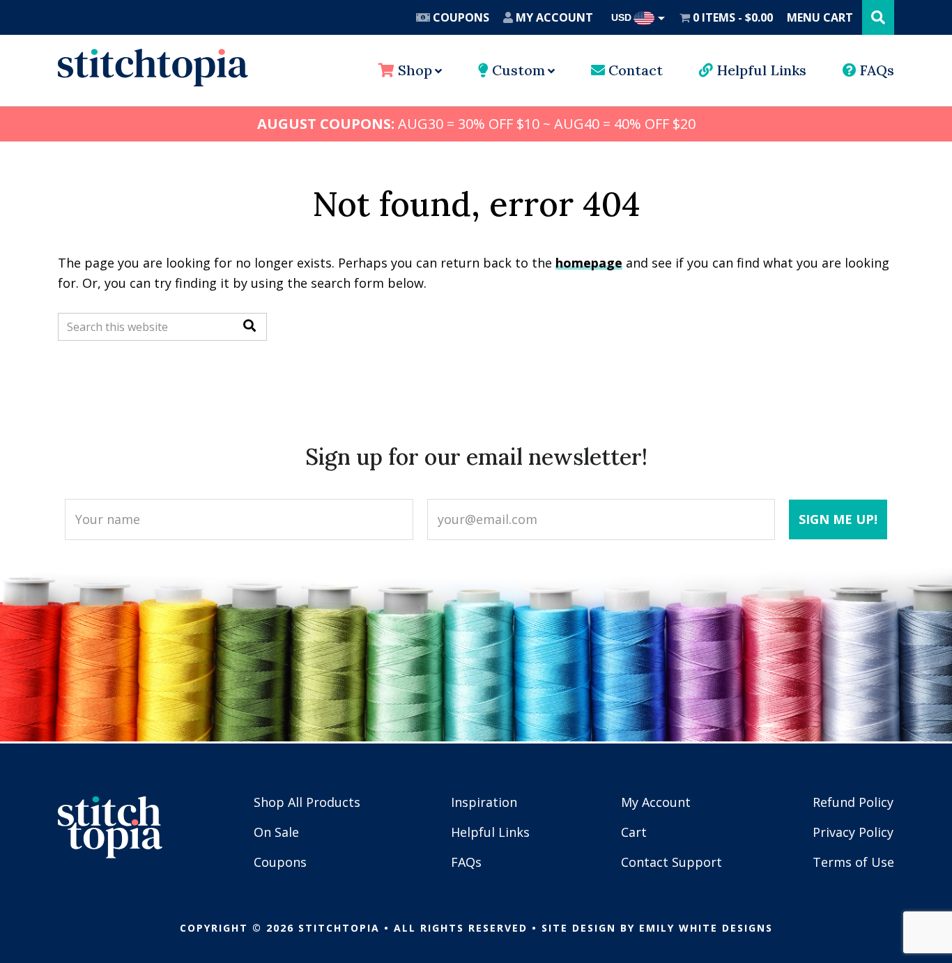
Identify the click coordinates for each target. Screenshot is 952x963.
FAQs (875, 70)
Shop (413, 70)
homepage (588, 262)
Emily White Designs (706, 927)
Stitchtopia (153, 67)
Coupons (459, 17)
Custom (517, 70)
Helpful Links (759, 70)
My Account (553, 17)
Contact (634, 70)
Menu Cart (820, 17)
